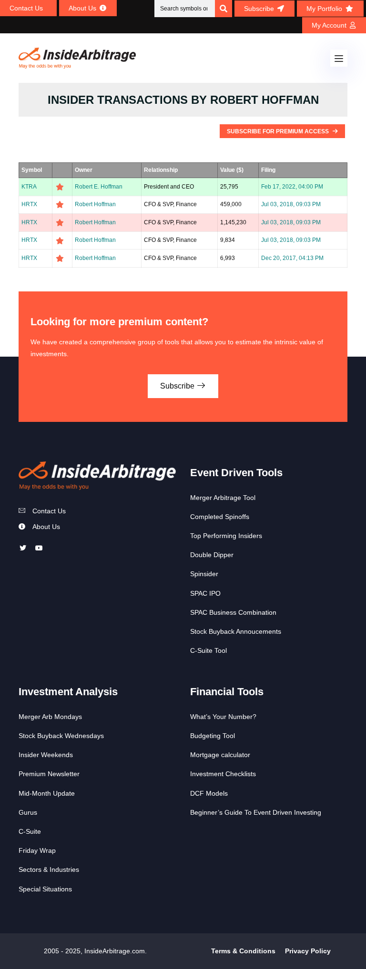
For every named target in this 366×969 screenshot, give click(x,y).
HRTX (29, 204)
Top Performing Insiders (226, 535)
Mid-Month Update (47, 793)
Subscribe (178, 386)
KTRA (29, 186)
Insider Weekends (46, 755)
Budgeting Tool (212, 735)
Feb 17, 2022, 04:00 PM (292, 186)
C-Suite (30, 831)
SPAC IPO (205, 593)
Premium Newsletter (49, 774)
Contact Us (49, 511)
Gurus (28, 812)
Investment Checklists (223, 774)
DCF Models (209, 793)
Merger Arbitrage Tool (222, 497)
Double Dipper (212, 555)
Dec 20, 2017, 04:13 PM (292, 258)
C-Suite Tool (208, 650)
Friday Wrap (37, 850)
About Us (46, 526)
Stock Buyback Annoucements (235, 631)
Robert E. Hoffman (98, 186)
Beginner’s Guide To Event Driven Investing (255, 812)
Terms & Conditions (243, 951)
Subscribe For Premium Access (278, 131)
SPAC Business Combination (233, 612)
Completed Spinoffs (219, 516)
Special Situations (45, 889)
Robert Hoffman (95, 204)
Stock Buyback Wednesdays (61, 735)
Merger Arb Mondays (50, 716)
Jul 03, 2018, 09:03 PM (291, 204)
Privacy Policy (308, 951)
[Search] (223, 8)
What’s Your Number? (223, 716)
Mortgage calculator (220, 755)
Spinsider (204, 574)
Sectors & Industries (49, 869)
